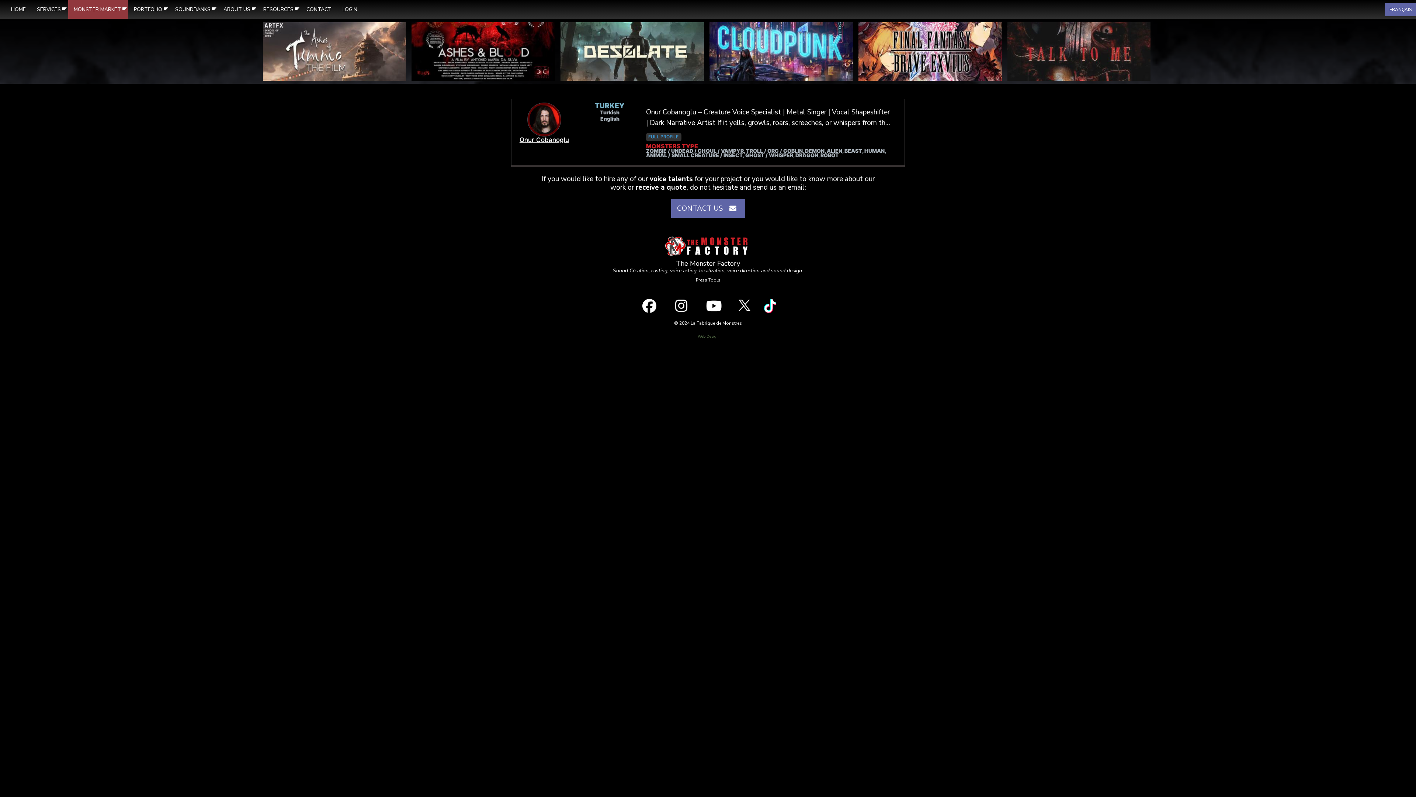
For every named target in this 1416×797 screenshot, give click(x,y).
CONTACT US (701, 208)
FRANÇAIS (1400, 10)
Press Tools (708, 280)
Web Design (708, 336)
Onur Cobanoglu (544, 140)
